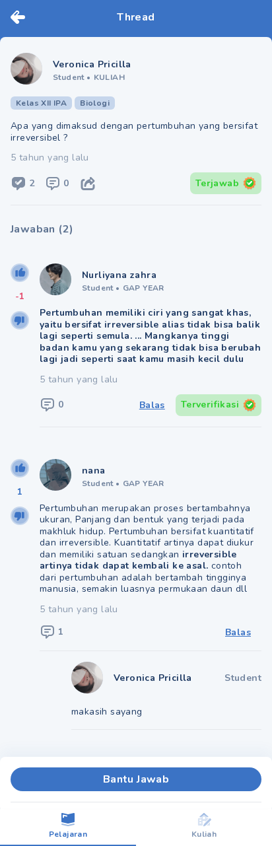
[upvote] (20, 273)
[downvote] (20, 320)
